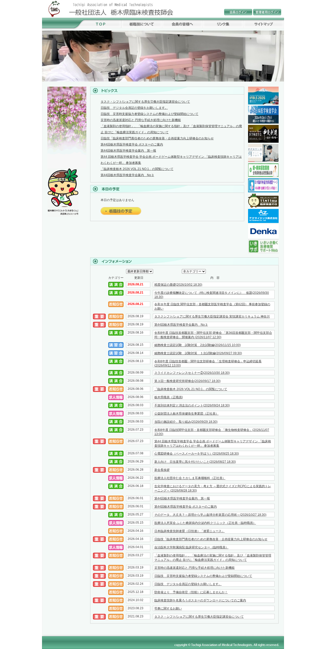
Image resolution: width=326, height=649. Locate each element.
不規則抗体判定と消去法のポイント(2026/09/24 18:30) (192, 405)
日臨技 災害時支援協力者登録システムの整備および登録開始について (149, 114)
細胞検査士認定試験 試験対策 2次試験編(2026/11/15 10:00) (197, 345)
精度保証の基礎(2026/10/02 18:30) (178, 284)
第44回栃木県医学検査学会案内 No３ (127, 175)
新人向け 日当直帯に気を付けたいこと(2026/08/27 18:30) (195, 461)
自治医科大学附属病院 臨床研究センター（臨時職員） (191, 547)
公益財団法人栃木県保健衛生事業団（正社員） (186, 413)
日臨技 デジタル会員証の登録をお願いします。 (134, 108)
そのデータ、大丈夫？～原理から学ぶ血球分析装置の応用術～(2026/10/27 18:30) (210, 514)
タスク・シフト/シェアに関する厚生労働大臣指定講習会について (145, 101)
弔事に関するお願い (168, 608)
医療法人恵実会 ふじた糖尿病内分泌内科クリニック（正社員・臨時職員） (205, 523)
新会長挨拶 (162, 470)
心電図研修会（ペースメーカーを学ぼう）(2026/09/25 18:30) (196, 453)
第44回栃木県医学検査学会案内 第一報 (128, 150)
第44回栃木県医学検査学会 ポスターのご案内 (132, 144)
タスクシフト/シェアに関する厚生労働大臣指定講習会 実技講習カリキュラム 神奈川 (212, 316)
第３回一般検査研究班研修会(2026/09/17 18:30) (187, 381)
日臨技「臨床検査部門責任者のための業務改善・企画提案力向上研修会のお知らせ (157, 138)
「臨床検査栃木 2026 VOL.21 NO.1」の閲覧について (137, 169)
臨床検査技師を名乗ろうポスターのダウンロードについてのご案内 (200, 600)
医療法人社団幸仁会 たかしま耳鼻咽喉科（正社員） (189, 478)
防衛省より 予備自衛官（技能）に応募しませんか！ (191, 592)
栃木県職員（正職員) (168, 397)
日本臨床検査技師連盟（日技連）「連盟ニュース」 (189, 531)
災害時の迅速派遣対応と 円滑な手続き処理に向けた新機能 (141, 120)
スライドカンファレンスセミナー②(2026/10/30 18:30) (192, 373)
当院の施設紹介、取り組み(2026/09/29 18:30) (186, 421)
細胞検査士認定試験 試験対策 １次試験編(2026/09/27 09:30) (198, 353)
